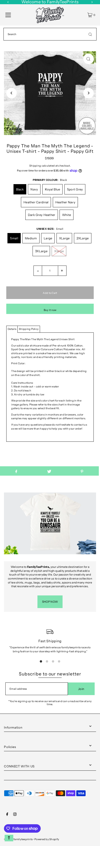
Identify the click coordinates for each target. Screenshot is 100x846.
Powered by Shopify (46, 839)
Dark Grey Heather (41, 215)
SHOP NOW (50, 601)
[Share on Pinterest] (82, 471)
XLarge (64, 238)
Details (12, 329)
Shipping (35, 165)
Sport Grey (75, 189)
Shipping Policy (29, 329)
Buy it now (50, 310)
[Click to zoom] (88, 59)
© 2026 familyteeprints (18, 839)
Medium (31, 238)
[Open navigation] (8, 15)
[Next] (88, 93)
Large (48, 238)
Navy (34, 189)
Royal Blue (52, 189)
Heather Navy (65, 202)
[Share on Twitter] (49, 471)
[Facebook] (7, 815)
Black (20, 189)
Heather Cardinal (35, 202)
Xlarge (59, 251)
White (66, 215)
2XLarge (83, 238)
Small (14, 238)
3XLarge (41, 251)
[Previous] (11, 93)
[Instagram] (15, 815)
